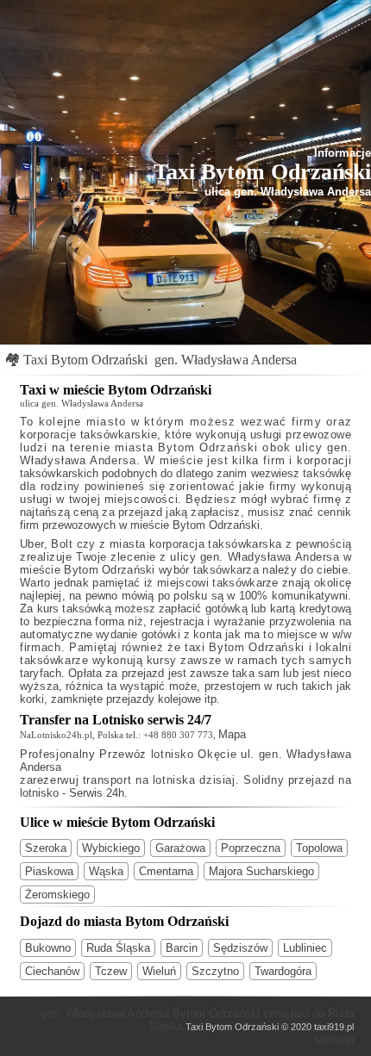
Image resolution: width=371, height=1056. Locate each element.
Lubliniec (305, 947)
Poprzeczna (250, 848)
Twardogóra (283, 971)
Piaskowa (49, 871)
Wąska (106, 871)
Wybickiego (111, 848)
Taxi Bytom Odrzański (85, 359)
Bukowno (48, 947)
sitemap (334, 1039)
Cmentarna (166, 871)
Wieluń (159, 971)
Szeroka (45, 848)
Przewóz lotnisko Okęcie (167, 754)
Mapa (232, 734)
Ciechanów (52, 971)
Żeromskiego (57, 894)
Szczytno (215, 971)
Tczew (111, 971)
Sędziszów (240, 947)
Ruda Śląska (118, 947)
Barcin (182, 947)
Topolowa (319, 848)
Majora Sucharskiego (261, 871)
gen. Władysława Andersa (225, 359)
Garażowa (180, 848)
